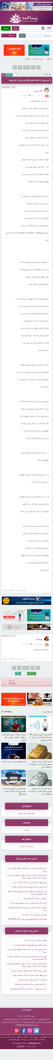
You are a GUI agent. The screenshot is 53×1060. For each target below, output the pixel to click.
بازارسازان (21, 1046)
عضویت (5, 28)
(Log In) (12, 683)
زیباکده (49, 59)
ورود (15, 28)
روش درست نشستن (26, 846)
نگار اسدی (38, 91)
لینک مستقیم (20, 590)
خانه (49, 28)
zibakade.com (34, 1043)
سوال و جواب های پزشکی (26, 813)
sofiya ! (39, 639)
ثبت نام (11, 681)
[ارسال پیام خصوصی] (47, 95)
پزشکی (27, 59)
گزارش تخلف (6, 590)
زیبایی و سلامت (38, 59)
